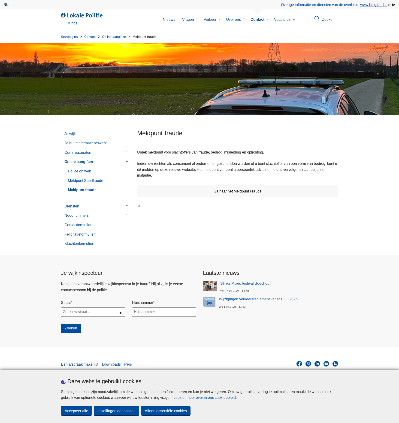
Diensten (71, 206)
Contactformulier (77, 225)
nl (6, 5)
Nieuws (169, 19)
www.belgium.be (373, 5)
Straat (66, 303)
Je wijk (70, 134)
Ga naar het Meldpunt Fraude (238, 191)
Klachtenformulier (78, 244)
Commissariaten (77, 152)
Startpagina (69, 36)
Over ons (233, 19)
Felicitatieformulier (79, 234)
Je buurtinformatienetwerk (85, 143)
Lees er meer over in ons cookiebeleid (204, 397)
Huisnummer (142, 303)
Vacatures (282, 19)
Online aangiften (114, 36)
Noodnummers (76, 215)
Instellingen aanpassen (116, 411)
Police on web (79, 171)
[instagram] (308, 364)
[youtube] (326, 364)
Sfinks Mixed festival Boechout (245, 283)
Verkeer (210, 19)
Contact (257, 19)
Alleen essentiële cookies (166, 411)
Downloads (111, 364)
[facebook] (299, 364)
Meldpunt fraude (82, 190)
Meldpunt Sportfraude (85, 181)
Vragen (188, 19)
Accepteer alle (76, 411)
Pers (128, 364)
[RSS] (335, 364)
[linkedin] (317, 364)
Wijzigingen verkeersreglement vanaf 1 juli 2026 (258, 299)
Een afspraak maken (78, 364)
